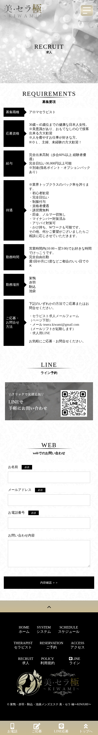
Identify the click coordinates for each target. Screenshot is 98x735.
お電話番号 (22, 512)
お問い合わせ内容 (21, 535)
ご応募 (37, 731)
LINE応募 (61, 731)
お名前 (18, 467)
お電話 (12, 731)
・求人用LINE (39, 333)
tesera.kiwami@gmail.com (61, 324)
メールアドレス (25, 490)
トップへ (86, 731)
